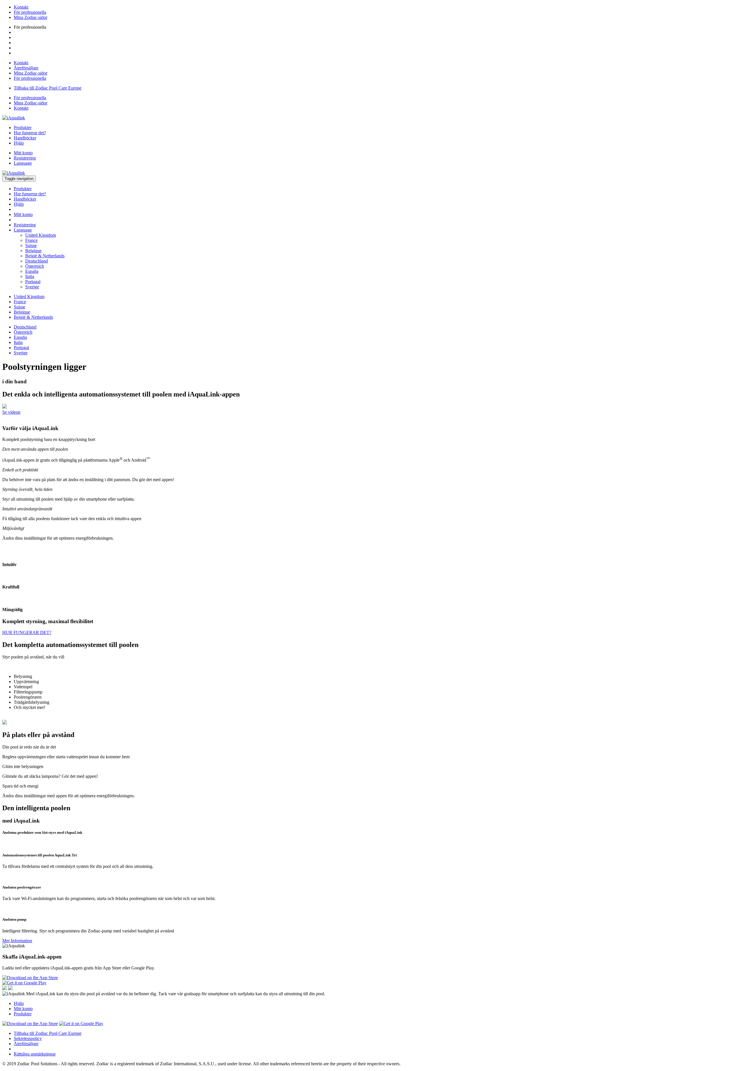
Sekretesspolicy (28, 1038)
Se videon (11, 412)
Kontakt (21, 7)
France (31, 240)
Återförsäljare (26, 67)
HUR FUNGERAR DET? (26, 632)
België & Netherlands (45, 255)
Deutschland (36, 260)
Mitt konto (23, 152)
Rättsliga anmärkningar (35, 1053)
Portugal (32, 281)
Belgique (33, 250)
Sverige (32, 286)
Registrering (25, 158)
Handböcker (25, 137)
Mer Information (17, 940)
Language (23, 163)
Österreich (34, 266)
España (31, 271)
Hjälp (19, 143)
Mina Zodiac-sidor (30, 17)
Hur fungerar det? (30, 132)
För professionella (30, 12)
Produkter (23, 127)
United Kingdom (40, 235)
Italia (29, 276)
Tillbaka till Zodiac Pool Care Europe (47, 87)
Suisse (31, 245)
